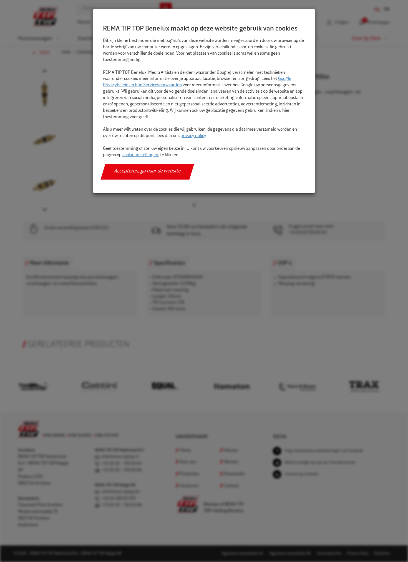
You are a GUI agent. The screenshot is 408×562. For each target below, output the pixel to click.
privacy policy (193, 136)
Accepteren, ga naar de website (148, 171)
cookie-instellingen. (140, 155)
